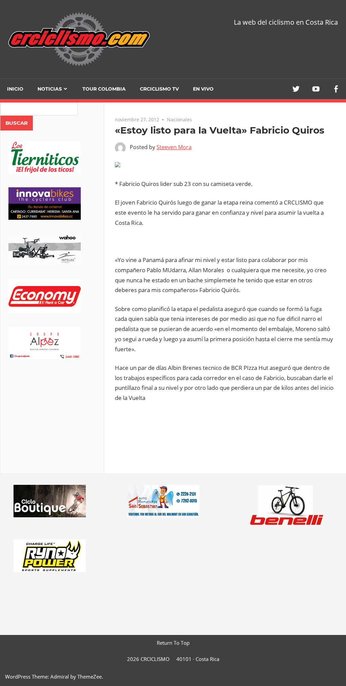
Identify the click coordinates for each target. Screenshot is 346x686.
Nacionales (179, 119)
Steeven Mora (174, 147)
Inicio (15, 89)
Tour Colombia (104, 89)
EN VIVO (203, 89)
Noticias (50, 89)
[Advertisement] (52, 426)
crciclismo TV (159, 89)
